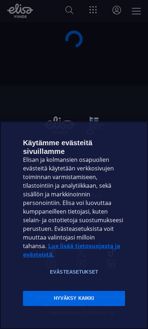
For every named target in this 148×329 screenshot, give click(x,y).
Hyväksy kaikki (74, 298)
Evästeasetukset (74, 272)
